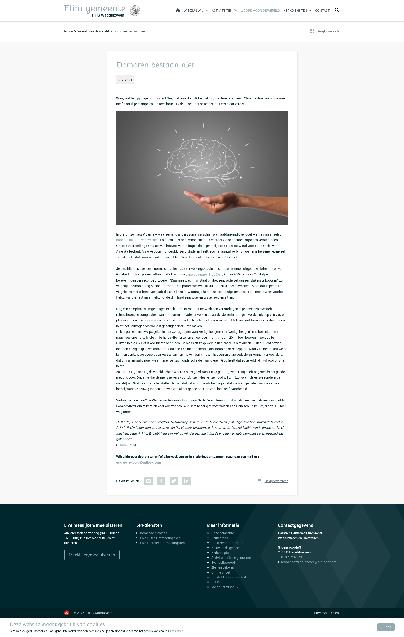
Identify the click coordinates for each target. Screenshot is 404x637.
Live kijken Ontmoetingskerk (160, 538)
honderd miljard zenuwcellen (137, 240)
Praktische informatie (227, 543)
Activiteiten (222, 10)
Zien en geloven (222, 567)
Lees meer (176, 631)
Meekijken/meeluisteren (92, 555)
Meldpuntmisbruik (224, 587)
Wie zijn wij (193, 10)
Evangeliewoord (223, 562)
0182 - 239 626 (292, 557)
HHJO (215, 582)
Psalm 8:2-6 (126, 445)
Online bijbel (220, 572)
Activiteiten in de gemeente (231, 557)
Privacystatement (327, 613)
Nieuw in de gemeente (227, 547)
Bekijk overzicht (328, 31)
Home (178, 10)
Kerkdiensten (295, 10)
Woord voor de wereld (260, 10)
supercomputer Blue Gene (204, 274)
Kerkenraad (219, 538)
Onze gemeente (222, 533)
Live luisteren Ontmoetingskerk (163, 543)
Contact (322, 10)
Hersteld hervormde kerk (229, 577)
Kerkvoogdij (220, 552)
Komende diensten (153, 533)
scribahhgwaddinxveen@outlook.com (308, 562)
